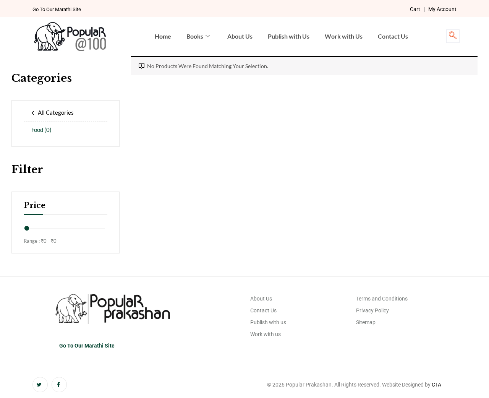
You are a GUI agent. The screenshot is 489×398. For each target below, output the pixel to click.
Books (194, 36)
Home (163, 36)
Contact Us (393, 36)
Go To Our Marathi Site (56, 9)
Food (41, 129)
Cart (415, 9)
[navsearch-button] (453, 36)
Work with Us (344, 36)
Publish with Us (288, 36)
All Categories (56, 112)
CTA (436, 385)
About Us (240, 36)
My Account (442, 9)
